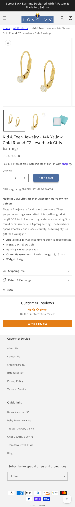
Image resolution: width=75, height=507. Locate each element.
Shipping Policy (16, 364)
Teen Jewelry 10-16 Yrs (20, 445)
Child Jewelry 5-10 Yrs (20, 436)
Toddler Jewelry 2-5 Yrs (21, 428)
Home (6, 28)
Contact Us (13, 356)
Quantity (7, 170)
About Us (12, 348)
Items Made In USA (18, 412)
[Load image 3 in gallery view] (60, 120)
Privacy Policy (15, 381)
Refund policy (15, 372)
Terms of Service (16, 389)
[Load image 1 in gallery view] (14, 120)
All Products (20, 28)
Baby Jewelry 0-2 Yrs (19, 420)
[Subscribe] (64, 476)
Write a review (37, 324)
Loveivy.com (40, 505)
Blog (10, 453)
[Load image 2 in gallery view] (37, 120)
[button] (5, 18)
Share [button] (10, 289)
